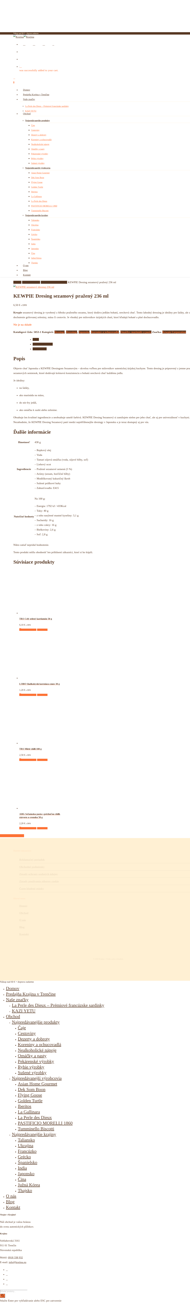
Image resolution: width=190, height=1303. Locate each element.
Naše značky (17, 999)
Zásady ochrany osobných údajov (38, 874)
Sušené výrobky (32, 1072)
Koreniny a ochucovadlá (54, 282)
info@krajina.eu (17, 1262)
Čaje (22, 1027)
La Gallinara (29, 1111)
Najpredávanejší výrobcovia (37, 1078)
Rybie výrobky (31, 1066)
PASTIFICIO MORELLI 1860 (45, 1123)
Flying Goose (30, 1095)
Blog (10, 1201)
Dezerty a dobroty (34, 1038)
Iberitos (24, 1106)
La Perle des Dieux (35, 1117)
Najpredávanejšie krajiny (34, 1134)
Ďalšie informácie (43, 344)
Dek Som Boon (31, 1089)
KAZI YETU (23, 1010)
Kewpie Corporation (174, 332)
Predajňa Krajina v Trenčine (31, 994)
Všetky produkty (31, 282)
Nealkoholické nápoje (37, 1050)
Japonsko (84, 332)
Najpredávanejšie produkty (36, 1022)
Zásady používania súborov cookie (39, 881)
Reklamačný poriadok (32, 859)
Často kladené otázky (31, 888)
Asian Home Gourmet (37, 1083)
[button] (27, 630)
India (22, 1167)
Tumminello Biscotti (36, 1128)
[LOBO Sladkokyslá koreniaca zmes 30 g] (41, 677)
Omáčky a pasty (32, 1055)
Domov (17, 282)
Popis (36, 339)
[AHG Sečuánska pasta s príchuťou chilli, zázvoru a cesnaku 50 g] (41, 808)
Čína (22, 1179)
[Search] (2, 1296)
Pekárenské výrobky (36, 1061)
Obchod (13, 1016)
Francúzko (27, 1151)
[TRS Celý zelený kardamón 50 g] (41, 612)
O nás (11, 1196)
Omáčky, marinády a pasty (135, 332)
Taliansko (26, 1139)
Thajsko (25, 1190)
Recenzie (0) (40, 348)
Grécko (24, 1156)
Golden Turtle (30, 1100)
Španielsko (27, 1162)
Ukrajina (25, 1145)
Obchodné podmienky (32, 866)
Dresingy (59, 332)
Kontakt (13, 1207)
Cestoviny (27, 1033)
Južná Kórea (29, 1184)
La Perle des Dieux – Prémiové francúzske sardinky (58, 1005)
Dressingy (71, 332)
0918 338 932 (15, 1257)
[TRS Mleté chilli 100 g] (41, 743)
